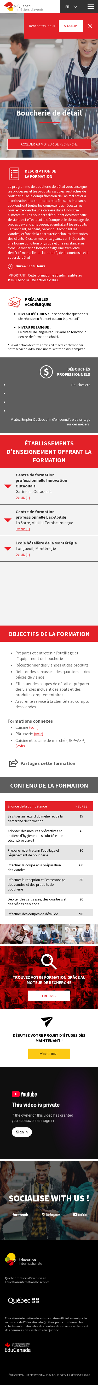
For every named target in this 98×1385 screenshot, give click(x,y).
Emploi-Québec (33, 419)
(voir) (33, 727)
